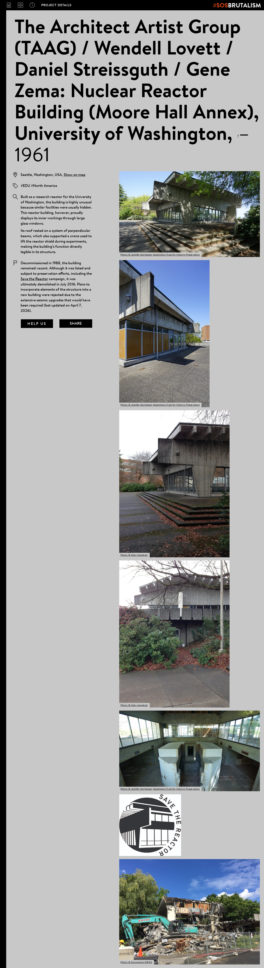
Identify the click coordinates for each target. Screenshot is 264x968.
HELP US (36, 323)
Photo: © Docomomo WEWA (136, 962)
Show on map (74, 174)
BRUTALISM (237, 5)
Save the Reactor (34, 278)
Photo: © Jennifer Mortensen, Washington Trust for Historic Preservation (160, 254)
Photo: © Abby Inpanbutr (134, 555)
